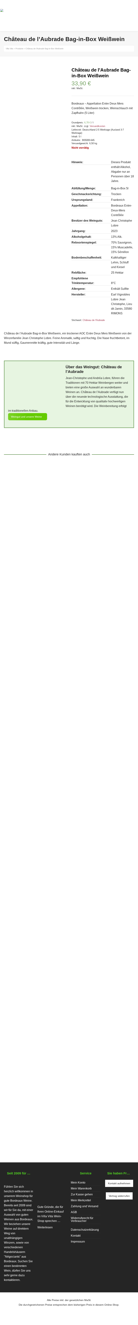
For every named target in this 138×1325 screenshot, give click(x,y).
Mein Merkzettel (81, 1200)
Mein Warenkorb (81, 1188)
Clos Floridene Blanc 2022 (30, 942)
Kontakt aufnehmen (119, 1183)
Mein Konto (78, 1182)
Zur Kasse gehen (82, 1194)
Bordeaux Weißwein (20, 769)
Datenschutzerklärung (85, 1229)
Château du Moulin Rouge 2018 (35, 592)
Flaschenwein (72, 596)
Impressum (78, 1241)
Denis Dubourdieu (42, 946)
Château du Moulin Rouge (44, 596)
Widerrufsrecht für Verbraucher (82, 1219)
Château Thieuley (68, 1115)
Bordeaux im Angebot (48, 769)
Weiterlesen (45, 1227)
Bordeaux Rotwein (94, 596)
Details (13, 583)
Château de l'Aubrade (94, 320)
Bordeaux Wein (16, 596)
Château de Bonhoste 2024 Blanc (37, 765)
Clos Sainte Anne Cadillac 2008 (35, 1111)
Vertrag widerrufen (119, 1195)
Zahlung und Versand (84, 1206)
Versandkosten (97, 126)
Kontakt (75, 1235)
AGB (74, 1212)
